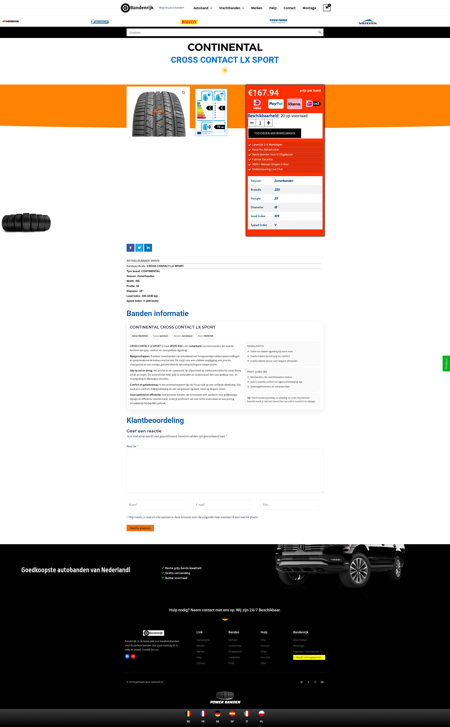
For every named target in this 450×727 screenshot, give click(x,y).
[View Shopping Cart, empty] (326, 7)
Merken (256, 8)
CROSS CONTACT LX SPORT (225, 60)
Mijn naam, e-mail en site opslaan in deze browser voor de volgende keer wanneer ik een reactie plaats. (193, 517)
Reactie (132, 446)
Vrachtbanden (229, 8)
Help (273, 8)
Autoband (201, 8)
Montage (309, 8)
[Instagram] (133, 656)
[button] (210, 8)
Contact (290, 8)
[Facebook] (127, 656)
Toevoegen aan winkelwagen (274, 133)
